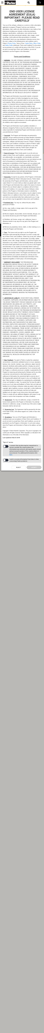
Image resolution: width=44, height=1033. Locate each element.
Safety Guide (8, 45)
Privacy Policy (12, 43)
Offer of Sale (36, 43)
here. (11, 455)
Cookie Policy (28, 43)
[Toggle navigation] (2, 2)
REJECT (18, 467)
